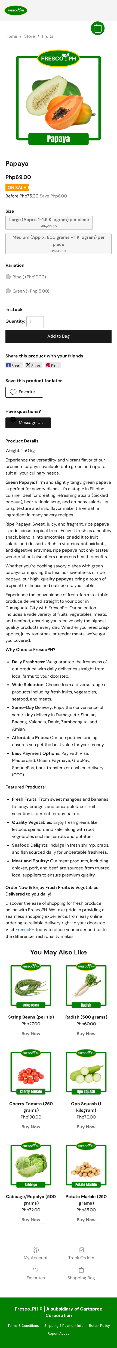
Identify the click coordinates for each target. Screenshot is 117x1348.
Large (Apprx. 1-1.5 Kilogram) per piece (49, 222)
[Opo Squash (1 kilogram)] (86, 1072)
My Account (36, 1258)
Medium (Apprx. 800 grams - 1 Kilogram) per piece (58, 243)
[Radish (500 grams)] (86, 985)
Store (29, 36)
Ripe (29, 277)
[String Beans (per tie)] (30, 985)
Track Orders (81, 1258)
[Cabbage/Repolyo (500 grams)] (30, 1165)
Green (31, 291)
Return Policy (99, 1326)
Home (11, 36)
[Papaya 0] (58, 98)
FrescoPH (25, 929)
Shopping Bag (81, 1278)
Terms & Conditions (23, 1326)
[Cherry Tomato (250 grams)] (30, 1072)
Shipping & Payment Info (64, 1326)
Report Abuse (59, 1333)
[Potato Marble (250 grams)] (86, 1165)
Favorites (36, 1278)
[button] (16, 10)
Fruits (47, 36)
